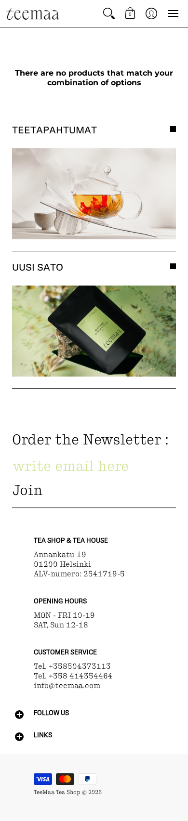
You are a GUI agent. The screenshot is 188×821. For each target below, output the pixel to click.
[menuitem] (109, 13)
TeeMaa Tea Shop (57, 792)
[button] (109, 13)
